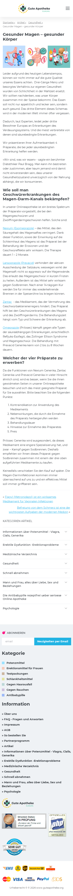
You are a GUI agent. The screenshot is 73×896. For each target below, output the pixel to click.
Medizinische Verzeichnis (20, 554)
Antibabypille (16, 695)
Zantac (7, 302)
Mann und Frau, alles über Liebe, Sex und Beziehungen (30, 584)
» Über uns (9, 714)
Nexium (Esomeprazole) (18, 228)
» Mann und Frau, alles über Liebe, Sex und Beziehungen (31, 784)
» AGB (6, 730)
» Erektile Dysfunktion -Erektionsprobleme (31, 760)
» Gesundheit (11, 771)
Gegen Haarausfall (19, 684)
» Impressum (11, 724)
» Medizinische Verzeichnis (20, 766)
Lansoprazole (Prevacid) (18, 263)
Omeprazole (11, 327)
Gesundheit (11, 563)
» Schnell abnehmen (16, 777)
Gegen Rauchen (18, 689)
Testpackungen (17, 673)
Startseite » (9, 22)
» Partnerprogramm (16, 740)
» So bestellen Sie (14, 735)
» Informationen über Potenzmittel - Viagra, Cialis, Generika (36, 753)
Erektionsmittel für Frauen (25, 668)
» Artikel (7, 746)
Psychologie (11, 608)
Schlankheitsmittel (20, 679)
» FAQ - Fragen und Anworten (22, 719)
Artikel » (21, 22)
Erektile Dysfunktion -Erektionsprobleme (31, 544)
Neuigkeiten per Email (52, 641)
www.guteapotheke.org (49, 887)
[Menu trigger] (67, 8)
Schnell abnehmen (16, 573)
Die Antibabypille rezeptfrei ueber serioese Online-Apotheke (32, 597)
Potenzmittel (16, 663)
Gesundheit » (35, 22)
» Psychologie (11, 791)
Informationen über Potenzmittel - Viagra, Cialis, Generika (31, 533)
